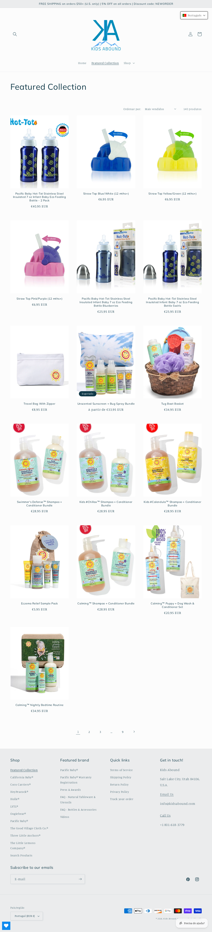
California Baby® (21, 777)
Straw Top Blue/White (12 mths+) (106, 193)
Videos (64, 816)
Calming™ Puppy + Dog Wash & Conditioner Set (172, 605)
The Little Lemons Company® (22, 845)
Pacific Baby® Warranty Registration (76, 779)
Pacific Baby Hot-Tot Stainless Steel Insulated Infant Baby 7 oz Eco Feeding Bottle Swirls (172, 302)
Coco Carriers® (20, 784)
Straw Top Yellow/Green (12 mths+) (172, 193)
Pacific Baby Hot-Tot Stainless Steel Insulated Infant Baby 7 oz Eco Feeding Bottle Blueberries (106, 302)
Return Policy (119, 784)
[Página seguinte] (134, 731)
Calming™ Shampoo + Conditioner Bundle (105, 603)
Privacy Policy (119, 791)
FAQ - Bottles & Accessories (78, 809)
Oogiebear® (18, 813)
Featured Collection (24, 770)
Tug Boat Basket (172, 403)
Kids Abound (169, 918)
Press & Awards (70, 789)
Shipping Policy (120, 777)
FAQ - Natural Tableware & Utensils (78, 799)
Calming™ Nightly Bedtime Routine (40, 705)
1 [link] (78, 732)
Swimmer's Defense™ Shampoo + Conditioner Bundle (39, 503)
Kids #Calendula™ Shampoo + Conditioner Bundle (172, 503)
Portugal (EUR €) (25, 915)
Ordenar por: (132, 109)
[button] (14, 34)
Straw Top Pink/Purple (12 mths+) (39, 298)
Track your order (122, 799)
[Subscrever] (80, 879)
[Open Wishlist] (6, 926)
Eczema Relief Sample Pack (39, 603)
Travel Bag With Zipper (39, 403)
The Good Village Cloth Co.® (29, 828)
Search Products (21, 855)
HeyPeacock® (19, 791)
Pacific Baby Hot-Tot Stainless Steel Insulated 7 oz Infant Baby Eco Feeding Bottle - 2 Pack (39, 197)
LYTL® (14, 806)
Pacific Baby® (19, 821)
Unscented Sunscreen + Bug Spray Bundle (106, 403)
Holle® (14, 799)
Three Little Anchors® (25, 835)
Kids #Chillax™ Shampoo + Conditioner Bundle (106, 503)
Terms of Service (121, 770)
